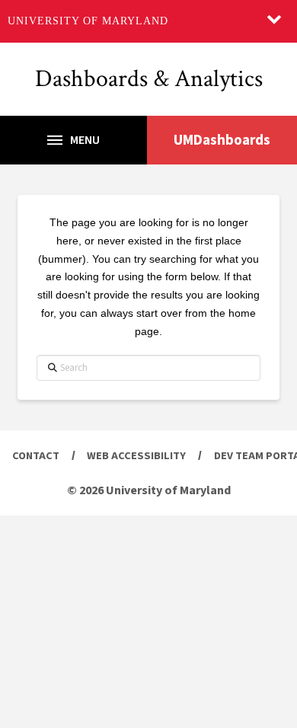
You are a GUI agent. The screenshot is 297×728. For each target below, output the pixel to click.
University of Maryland (88, 21)
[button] (73, 140)
